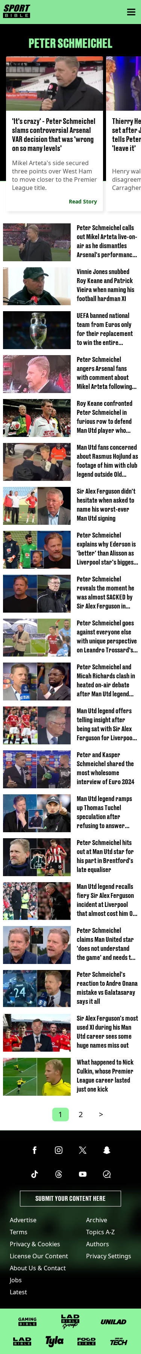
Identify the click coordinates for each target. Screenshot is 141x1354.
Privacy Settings (108, 1256)
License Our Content (39, 1256)
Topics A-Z (100, 1232)
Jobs (16, 1280)
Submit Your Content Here (70, 1198)
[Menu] (131, 12)
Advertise (23, 1220)
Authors (97, 1244)
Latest (18, 1292)
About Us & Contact (38, 1268)
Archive (96, 1220)
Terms (18, 1232)
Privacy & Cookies (35, 1244)
